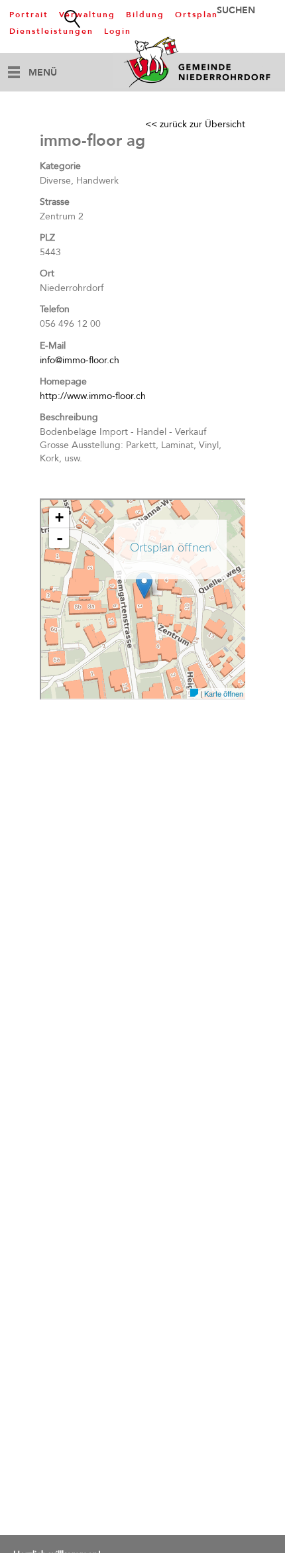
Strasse (55, 202)
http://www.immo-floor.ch (93, 396)
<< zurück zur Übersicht (195, 124)
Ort (47, 273)
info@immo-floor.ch (79, 360)
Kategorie (60, 166)
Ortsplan (196, 14)
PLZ (47, 237)
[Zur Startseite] (199, 61)
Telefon (55, 309)
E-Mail (53, 345)
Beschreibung (69, 417)
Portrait (28, 14)
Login (117, 31)
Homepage (63, 381)
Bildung (145, 14)
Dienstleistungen (51, 31)
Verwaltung (87, 14)
